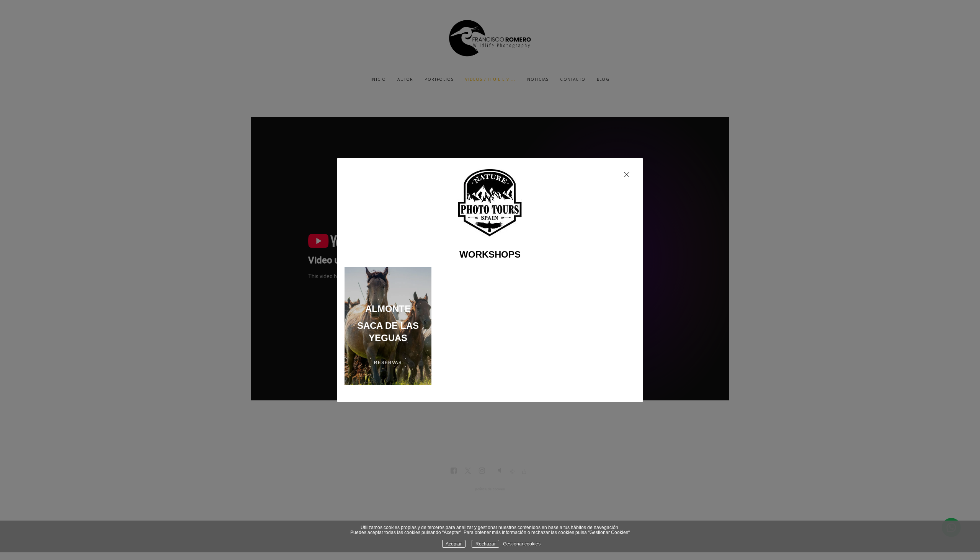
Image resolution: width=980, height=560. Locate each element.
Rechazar (485, 543)
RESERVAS (388, 362)
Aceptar (454, 543)
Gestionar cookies (522, 543)
